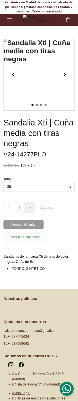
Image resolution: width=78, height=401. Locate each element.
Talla (7, 179)
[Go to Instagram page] (10, 364)
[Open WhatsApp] (67, 389)
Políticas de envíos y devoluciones (38, 398)
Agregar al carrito (23, 224)
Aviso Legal (21, 393)
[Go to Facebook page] (21, 364)
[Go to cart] (68, 20)
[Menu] (9, 20)
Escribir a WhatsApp (25, 236)
